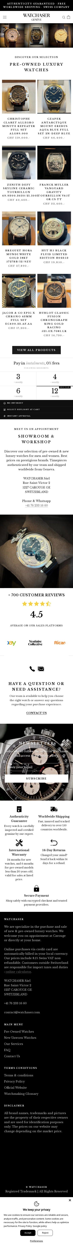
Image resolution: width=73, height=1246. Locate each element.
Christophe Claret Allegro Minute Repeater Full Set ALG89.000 (18, 126)
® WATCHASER (36, 1187)
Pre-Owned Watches (19, 1031)
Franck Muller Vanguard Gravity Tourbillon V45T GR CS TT (54, 192)
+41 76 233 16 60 (36, 505)
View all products (36, 350)
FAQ (7, 1050)
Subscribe (36, 778)
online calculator (18, 971)
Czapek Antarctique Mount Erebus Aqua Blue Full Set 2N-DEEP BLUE (54, 126)
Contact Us (12, 1056)
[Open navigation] (4, 17)
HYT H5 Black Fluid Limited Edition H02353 (54, 254)
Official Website (15, 1087)
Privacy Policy (14, 1081)
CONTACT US (36, 712)
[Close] (70, 1200)
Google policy (40, 1226)
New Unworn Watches (20, 1037)
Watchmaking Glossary (21, 1093)
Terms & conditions (18, 1075)
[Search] (63, 17)
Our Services (13, 1044)
